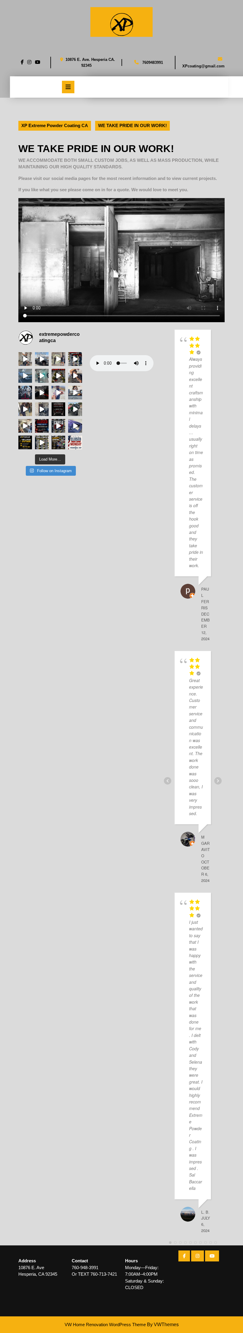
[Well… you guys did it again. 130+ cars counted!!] (42, 442)
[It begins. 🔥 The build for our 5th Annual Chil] (25, 392)
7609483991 (152, 62)
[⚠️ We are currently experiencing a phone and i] (25, 442)
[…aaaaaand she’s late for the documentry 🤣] (42, 392)
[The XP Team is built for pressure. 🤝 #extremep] (25, 426)
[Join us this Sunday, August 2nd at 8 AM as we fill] (58, 375)
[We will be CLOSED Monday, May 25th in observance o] (75, 442)
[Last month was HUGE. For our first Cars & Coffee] (58, 442)
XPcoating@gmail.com (203, 66)
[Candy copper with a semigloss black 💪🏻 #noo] (25, 409)
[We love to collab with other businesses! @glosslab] (42, 375)
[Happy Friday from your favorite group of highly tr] (25, 359)
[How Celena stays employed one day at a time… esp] (75, 375)
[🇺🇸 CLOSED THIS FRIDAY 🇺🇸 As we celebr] (42, 426)
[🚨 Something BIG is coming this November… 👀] (58, 409)
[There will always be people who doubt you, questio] (75, 359)
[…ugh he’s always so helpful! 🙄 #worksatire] (42, 359)
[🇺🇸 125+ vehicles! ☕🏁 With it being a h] (75, 409)
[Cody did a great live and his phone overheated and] (25, 375)
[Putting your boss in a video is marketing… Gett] (75, 392)
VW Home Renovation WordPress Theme (105, 1324)
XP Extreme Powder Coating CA (54, 125)
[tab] (68, 87)
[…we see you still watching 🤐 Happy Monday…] (58, 359)
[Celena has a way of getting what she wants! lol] (58, 392)
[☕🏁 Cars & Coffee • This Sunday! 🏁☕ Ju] (58, 426)
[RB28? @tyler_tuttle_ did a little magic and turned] (75, 426)
